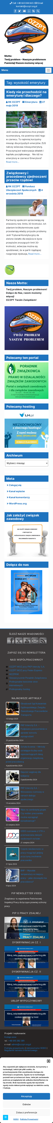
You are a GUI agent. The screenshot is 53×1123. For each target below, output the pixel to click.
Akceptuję (26, 1096)
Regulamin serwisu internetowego (20, 1050)
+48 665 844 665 (25, 3)
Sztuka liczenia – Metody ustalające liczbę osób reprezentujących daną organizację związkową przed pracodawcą (25, 754)
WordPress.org (18, 503)
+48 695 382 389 (16, 1040)
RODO (16, 1119)
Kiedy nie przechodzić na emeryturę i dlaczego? (26, 93)
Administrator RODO (36, 1048)
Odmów (27, 1104)
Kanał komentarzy (19, 497)
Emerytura (31, 101)
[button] (48, 1061)
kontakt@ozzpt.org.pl (26, 6)
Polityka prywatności (14, 1048)
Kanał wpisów (17, 491)
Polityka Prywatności (29, 1119)
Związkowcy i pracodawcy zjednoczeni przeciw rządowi (26, 176)
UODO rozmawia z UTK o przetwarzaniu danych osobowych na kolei (33, 835)
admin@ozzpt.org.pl (21, 1044)
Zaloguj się (15, 485)
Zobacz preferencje (26, 1112)
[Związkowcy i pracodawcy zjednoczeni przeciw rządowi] (26, 207)
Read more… (12, 161)
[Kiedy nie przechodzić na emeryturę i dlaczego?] (26, 119)
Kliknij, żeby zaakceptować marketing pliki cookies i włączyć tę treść (26, 928)
